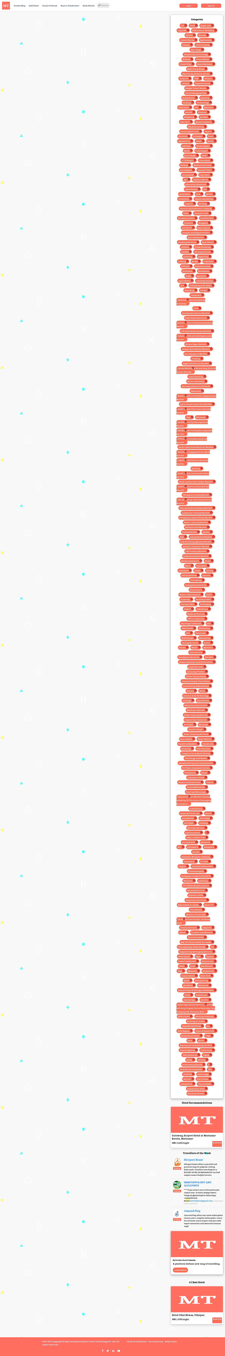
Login (188, 5)
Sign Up (211, 5)
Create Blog (19, 5)
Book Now (217, 1142)
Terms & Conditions (137, 1341)
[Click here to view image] (177, 1161)
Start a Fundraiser (70, 5)
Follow (177, 1168)
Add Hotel (34, 5)
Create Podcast (49, 5)
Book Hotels (89, 5)
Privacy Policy (155, 1341)
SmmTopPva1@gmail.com (201, 1201)
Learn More (180, 1270)
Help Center (171, 1341)
